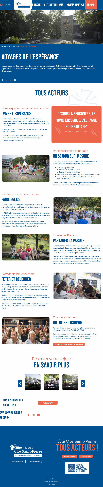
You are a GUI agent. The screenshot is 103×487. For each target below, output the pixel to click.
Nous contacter (18, 461)
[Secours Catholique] (77, 468)
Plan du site (51, 484)
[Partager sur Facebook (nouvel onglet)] (3, 80)
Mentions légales (51, 479)
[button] (25, 169)
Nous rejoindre (69, 456)
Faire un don (86, 456)
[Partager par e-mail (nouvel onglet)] (15, 80)
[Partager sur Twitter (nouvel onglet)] (7, 80)
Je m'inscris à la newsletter (48, 403)
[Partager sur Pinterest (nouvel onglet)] (11, 80)
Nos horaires (35, 461)
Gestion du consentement (51, 481)
